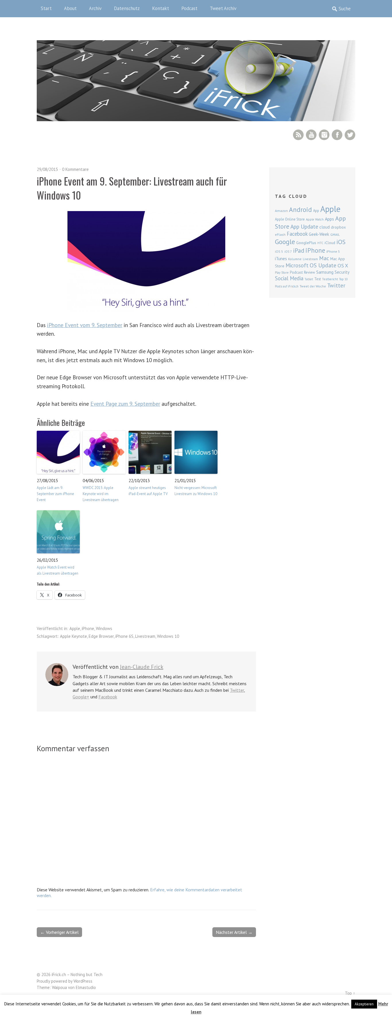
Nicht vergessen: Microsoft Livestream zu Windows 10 (195, 490)
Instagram (324, 135)
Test (317, 279)
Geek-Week (319, 234)
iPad (298, 250)
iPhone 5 (333, 251)
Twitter (350, 135)
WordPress (82, 981)
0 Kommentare (75, 169)
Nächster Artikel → (234, 932)
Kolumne (295, 259)
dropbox (338, 227)
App (316, 210)
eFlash (280, 234)
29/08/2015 (47, 169)
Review (309, 272)
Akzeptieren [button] (364, 1004)
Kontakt (160, 8)
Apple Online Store (290, 219)
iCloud (330, 242)
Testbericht (330, 279)
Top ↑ (350, 993)
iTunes (281, 258)
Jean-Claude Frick (141, 667)
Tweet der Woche (313, 286)
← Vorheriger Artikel (59, 932)
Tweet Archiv (223, 8)
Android (300, 209)
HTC (320, 243)
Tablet (308, 279)
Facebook (337, 135)
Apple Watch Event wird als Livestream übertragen (57, 570)
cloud (324, 227)
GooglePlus (306, 242)
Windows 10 (168, 636)
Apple (74, 628)
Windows (104, 628)
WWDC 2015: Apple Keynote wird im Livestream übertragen (101, 493)
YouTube (311, 135)
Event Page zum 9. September (125, 403)
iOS (341, 242)
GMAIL (335, 234)
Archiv (95, 8)
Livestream (145, 636)
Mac (324, 258)
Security (342, 272)
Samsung (324, 272)
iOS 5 (279, 251)
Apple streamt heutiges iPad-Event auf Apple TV (148, 490)
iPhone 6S (124, 636)
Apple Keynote (73, 636)
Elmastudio (86, 987)
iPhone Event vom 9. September (84, 325)
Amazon (281, 210)
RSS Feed (298, 135)
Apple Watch (315, 219)
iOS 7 (288, 252)
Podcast (189, 8)
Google (285, 241)
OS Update (323, 265)
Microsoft (297, 265)
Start (46, 8)
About (70, 8)
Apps (329, 219)
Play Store (282, 273)
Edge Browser (101, 636)
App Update (304, 226)
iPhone (88, 628)
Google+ (81, 697)
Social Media (289, 278)
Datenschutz (127, 8)
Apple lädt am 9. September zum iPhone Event (55, 493)
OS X (342, 265)
